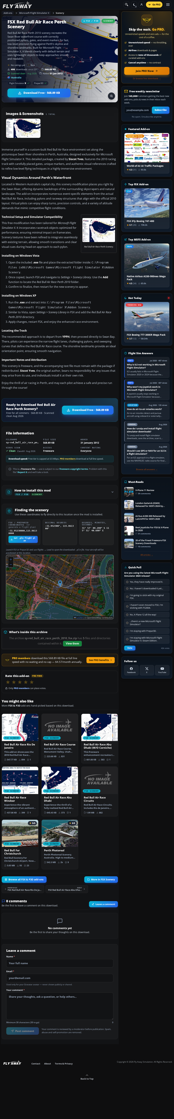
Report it (22, 472)
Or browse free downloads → (147, 78)
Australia (16, 77)
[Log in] (141, 5)
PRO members (67, 458)
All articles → (147, 555)
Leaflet (79, 617)
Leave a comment (105, 904)
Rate (33, 65)
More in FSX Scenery (103, 879)
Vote (129, 648)
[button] (60, 583)
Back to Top (87, 1078)
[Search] (127, 5)
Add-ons (8, 12)
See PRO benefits (99, 660)
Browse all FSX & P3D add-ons (26, 879)
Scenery (60, 12)
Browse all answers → (147, 469)
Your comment (15, 990)
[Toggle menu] (167, 5)
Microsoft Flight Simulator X (34, 12)
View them (72, 643)
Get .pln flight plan (24, 539)
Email (10, 971)
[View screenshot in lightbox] (111, 96)
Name (10, 956)
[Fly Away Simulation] (17, 4)
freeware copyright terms (73, 469)
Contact (35, 1063)
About (47, 1063)
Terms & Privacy (64, 1063)
